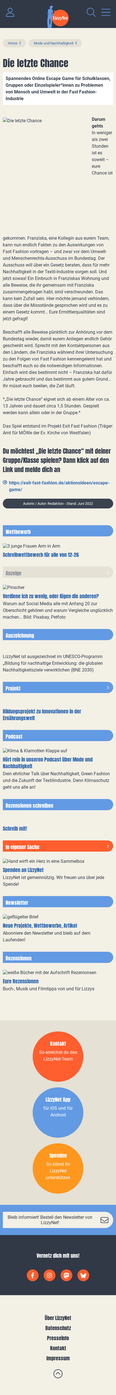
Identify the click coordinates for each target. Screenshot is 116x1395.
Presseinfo (58, 1338)
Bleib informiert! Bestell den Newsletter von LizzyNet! (50, 1220)
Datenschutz (58, 1328)
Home (12, 43)
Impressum (58, 1358)
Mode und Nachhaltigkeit (53, 43)
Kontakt (58, 1348)
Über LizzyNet (58, 1318)
